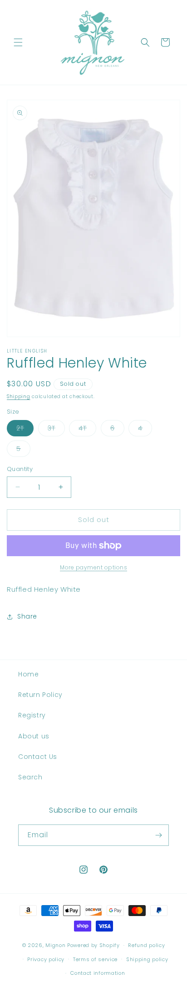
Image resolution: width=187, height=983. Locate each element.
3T (56, 429)
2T (25, 429)
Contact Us (37, 756)
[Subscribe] (158, 835)
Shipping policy (147, 959)
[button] (18, 42)
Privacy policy (45, 959)
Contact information (97, 973)
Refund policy (146, 945)
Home (28, 674)
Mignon (56, 945)
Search (30, 777)
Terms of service (95, 959)
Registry (32, 715)
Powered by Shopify (93, 945)
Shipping (18, 396)
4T (87, 429)
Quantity (20, 469)
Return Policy (40, 694)
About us (33, 736)
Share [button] (27, 616)
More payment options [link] (93, 567)
